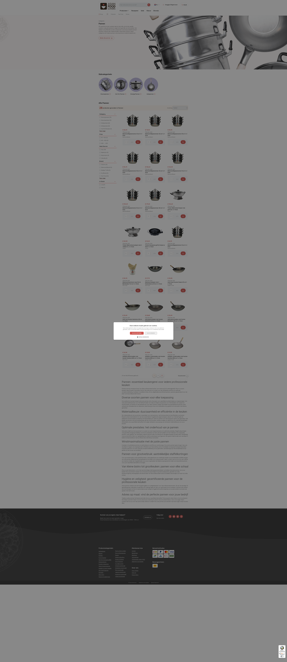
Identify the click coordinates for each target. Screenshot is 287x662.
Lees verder (161, 329)
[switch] (282, 656)
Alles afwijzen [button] (151, 333)
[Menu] (285, 646)
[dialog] (143, 331)
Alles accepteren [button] (136, 333)
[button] (143, 337)
